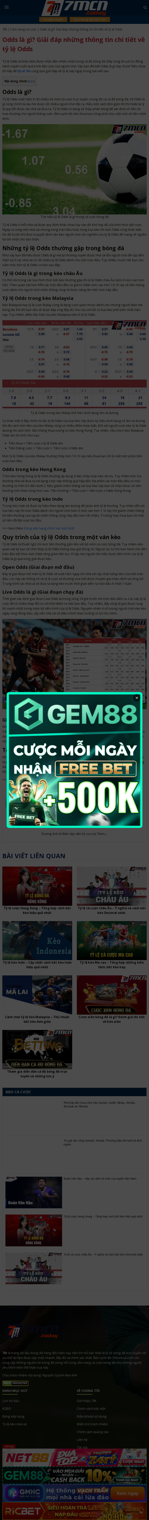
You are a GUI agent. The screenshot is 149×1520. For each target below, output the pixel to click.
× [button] (136, 697)
